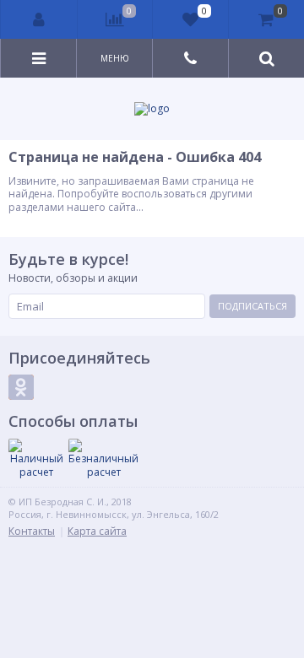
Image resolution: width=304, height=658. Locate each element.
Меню (114, 58)
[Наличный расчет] (36, 458)
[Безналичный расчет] (103, 458)
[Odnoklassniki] (21, 387)
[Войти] (39, 19)
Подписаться (252, 305)
